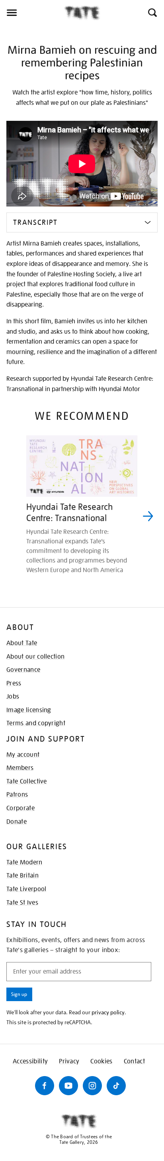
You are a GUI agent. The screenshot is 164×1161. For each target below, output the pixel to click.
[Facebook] (44, 1085)
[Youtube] (68, 1085)
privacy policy (108, 1012)
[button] (152, 13)
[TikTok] (116, 1085)
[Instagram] (92, 1085)
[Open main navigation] (32, 13)
